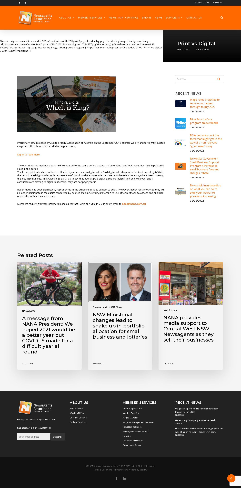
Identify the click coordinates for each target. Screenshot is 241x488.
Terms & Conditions (102, 469)
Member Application (132, 408)
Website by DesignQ (138, 469)
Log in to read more (28, 154)
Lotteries (127, 436)
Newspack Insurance (132, 426)
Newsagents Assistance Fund (136, 431)
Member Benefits (131, 413)
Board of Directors (78, 417)
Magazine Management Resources (138, 422)
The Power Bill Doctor (133, 440)
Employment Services (132, 445)
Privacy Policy (120, 469)
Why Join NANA (77, 413)
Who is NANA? (76, 408)
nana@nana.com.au (134, 203)
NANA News (203, 49)
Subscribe (57, 437)
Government (100, 307)
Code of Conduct (78, 422)
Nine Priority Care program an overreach (195, 420)
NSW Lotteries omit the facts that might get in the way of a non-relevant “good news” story (199, 430)
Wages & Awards (130, 417)
